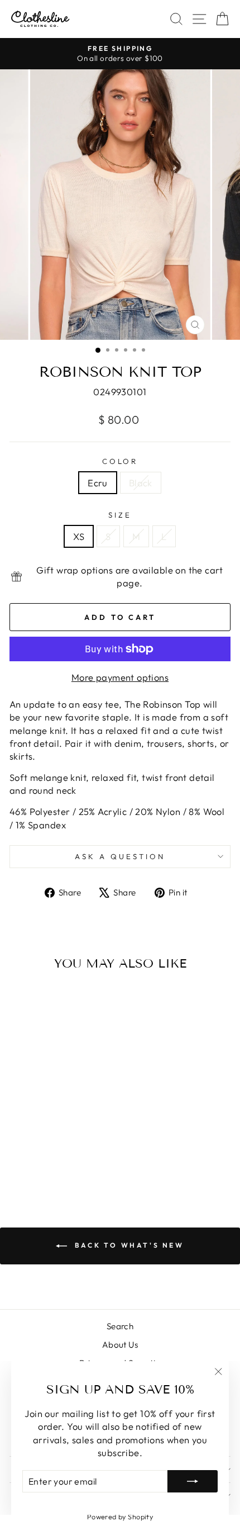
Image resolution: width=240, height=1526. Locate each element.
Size (120, 514)
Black (140, 483)
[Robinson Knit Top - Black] (58, 1161)
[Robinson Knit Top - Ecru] (45, 1161)
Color (120, 461)
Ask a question (120, 856)
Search (120, 1326)
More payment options (120, 677)
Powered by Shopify (120, 1516)
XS (78, 536)
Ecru (98, 483)
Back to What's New (127, 1245)
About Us (120, 1344)
